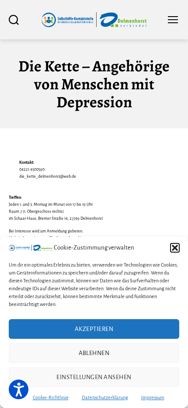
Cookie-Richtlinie (51, 397)
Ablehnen (94, 353)
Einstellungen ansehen (94, 377)
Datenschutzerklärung (105, 397)
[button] (175, 247)
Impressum (152, 397)
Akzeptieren (94, 329)
